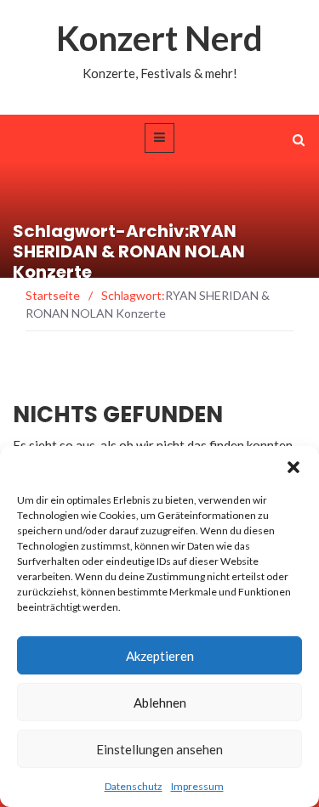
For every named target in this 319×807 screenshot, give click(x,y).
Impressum (197, 786)
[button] (293, 467)
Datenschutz (133, 786)
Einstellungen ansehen (159, 749)
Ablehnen (160, 702)
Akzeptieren (160, 655)
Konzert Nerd (159, 38)
